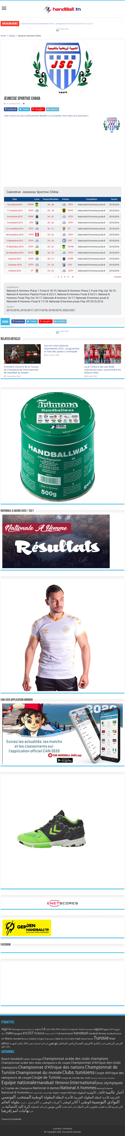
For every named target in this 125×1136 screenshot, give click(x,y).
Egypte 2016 (108, 1029)
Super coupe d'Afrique (65, 1092)
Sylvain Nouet (87, 1039)
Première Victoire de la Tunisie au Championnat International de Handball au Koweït (21, 369)
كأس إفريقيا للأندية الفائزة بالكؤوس (106, 1107)
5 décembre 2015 (15, 240)
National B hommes (15, 1092)
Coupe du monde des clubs (75, 1077)
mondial (17, 1038)
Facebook (6, 944)
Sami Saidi (74, 1038)
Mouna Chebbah (28, 1039)
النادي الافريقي (92, 1043)
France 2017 (50, 1034)
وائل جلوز (5, 1046)
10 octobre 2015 (14, 204)
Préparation (49, 1039)
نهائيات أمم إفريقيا (15, 1111)
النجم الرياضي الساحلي (70, 1043)
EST (31, 1033)
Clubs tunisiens (78, 1072)
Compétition (91, 199)
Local (36, 199)
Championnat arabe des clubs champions (75, 1059)
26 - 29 (51, 252)
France (39, 1033)
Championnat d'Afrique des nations (51, 1067)
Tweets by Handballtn (11, 1119)
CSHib (31, 204)
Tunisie (101, 1038)
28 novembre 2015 (14, 234)
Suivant (117, 277)
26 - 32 (51, 216)
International (83, 1082)
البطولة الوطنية (43, 1097)
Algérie (6, 1029)
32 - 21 (51, 228)
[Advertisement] (62, 161)
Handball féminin (97, 1033)
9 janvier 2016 (14, 258)
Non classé (34, 1093)
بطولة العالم (10, 1102)
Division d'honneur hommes (103, 1078)
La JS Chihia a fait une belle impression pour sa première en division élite (53, 23)
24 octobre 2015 (14, 216)
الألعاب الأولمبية (95, 1092)
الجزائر (102, 1044)
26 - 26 (51, 222)
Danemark (89, 1029)
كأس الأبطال (83, 1107)
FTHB (58, 1034)
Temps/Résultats (51, 199)
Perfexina (67, 1128)
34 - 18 (51, 210)
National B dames (104, 1088)
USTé (31, 234)
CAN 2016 (55, 1029)
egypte (98, 1029)
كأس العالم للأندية (69, 1107)
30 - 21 (51, 258)
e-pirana (57, 1128)
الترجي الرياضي (114, 1043)
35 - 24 (51, 240)
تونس (53, 1043)
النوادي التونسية (105, 1101)
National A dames (46, 1088)
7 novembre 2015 (15, 222)
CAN (47, 1029)
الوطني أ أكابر (81, 1102)
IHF (2, 1039)
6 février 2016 (14, 271)
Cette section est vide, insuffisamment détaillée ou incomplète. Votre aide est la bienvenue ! (46, 116)
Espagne (17, 1033)
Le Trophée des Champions (16, 1088)
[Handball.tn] (62, 8)
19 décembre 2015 (14, 246)
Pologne (40, 1039)
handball (81, 1033)
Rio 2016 (65, 1039)
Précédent (8, 277)
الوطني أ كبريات (61, 1102)
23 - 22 (51, 246)
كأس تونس (54, 1107)
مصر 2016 (28, 1043)
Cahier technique (32, 1059)
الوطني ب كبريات (26, 1103)
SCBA (31, 216)
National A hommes (78, 1087)
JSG (69, 240)
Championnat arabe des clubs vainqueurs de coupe (35, 1062)
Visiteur (65, 199)
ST (68, 228)
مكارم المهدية (16, 1043)
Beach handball (11, 1059)
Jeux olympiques (109, 1083)
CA (43, 1029)
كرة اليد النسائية (41, 1043)
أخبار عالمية (114, 1092)
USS (31, 222)
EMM (9, 1033)
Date (15, 199)
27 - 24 (51, 265)
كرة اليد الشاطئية (39, 1107)
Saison (114, 199)
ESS (25, 1033)
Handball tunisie (114, 1033)
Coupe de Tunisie (77, 1029)
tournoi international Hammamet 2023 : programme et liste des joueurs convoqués (61, 348)
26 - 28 (51, 204)
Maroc (9, 1038)
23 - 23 (51, 234)
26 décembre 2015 (14, 252)
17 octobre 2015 (14, 210)
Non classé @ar (46, 1093)
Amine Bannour (27, 1029)
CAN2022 (64, 1029)
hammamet (67, 1033)
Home (3, 35)
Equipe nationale (19, 1082)
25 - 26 (51, 271)
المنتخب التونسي (16, 1097)
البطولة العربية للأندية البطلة (74, 1097)
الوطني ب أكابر (42, 1102)
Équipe (12, 35)
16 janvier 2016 (15, 265)
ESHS (70, 210)
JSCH (70, 204)
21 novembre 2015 (14, 228)
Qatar (58, 1038)
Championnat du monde (39, 1072)
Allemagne (16, 1029)
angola (38, 1029)
